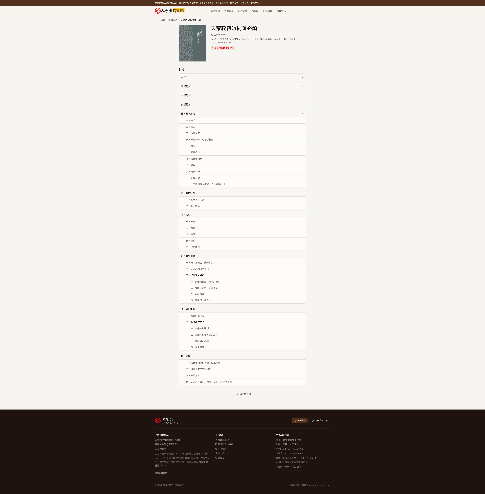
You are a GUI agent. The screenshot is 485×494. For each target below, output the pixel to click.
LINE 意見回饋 (321, 420)
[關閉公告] (328, 3)
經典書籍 (229, 10)
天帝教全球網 (244, 2)
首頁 (163, 20)
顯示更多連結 (161, 473)
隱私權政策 (294, 485)
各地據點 (301, 420)
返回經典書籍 (244, 393)
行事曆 (255, 10)
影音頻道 (267, 10)
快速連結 (281, 10)
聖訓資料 (215, 10)
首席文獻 (242, 10)
